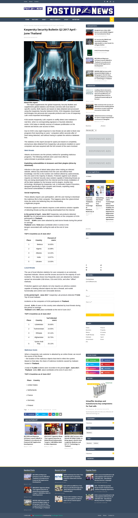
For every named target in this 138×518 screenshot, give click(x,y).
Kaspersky (39, 409)
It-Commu (33, 409)
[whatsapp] (113, 1)
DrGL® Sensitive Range (102, 50)
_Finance (102, 126)
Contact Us (111, 515)
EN (28, 409)
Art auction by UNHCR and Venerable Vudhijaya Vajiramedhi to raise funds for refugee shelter (104, 42)
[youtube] (107, 372)
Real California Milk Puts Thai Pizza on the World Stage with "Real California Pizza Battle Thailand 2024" (73, 488)
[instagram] (110, 1)
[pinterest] (107, 364)
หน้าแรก (26, 25)
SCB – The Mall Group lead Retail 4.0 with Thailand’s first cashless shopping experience (104, 487)
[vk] (107, 368)
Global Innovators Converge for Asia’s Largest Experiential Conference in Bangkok (104, 117)
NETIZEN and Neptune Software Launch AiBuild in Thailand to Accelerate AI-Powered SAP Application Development (33, 440)
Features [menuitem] (35, 19)
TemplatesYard (38, 515)
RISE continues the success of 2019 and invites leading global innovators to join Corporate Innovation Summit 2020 (104, 107)
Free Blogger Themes (57, 515)
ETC (87, 342)
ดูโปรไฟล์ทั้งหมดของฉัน (91, 281)
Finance (102, 327)
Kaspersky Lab (47, 409)
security (31, 25)
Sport (102, 337)
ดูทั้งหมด (109, 181)
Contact (36, 1)
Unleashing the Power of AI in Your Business (100, 202)
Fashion (102, 335)
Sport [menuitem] (66, 19)
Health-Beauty (90, 335)
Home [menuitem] (27, 19)
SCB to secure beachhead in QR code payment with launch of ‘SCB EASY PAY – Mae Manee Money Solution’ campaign (104, 477)
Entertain (88, 337)
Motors (88, 332)
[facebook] (104, 1)
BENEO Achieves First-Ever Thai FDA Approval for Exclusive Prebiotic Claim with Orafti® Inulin (73, 477)
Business (88, 126)
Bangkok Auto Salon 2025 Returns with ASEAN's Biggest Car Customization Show (104, 32)
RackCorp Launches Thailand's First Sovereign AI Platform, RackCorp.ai (90, 204)
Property (102, 330)
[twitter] (107, 1)
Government (89, 339)
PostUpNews (90, 279)
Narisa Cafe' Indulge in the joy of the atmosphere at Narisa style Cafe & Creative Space (73, 498)
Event (102, 339)
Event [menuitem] (44, 19)
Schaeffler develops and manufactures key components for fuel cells (99, 403)
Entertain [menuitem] (75, 19)
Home (25, 1)
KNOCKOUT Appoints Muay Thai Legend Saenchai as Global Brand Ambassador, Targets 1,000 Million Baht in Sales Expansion (53, 440)
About (30, 1)
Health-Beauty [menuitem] (55, 19)
